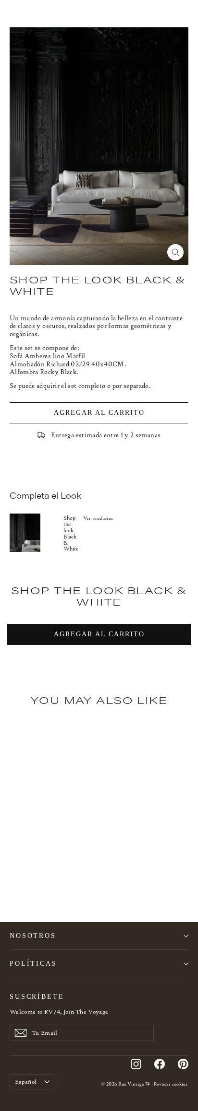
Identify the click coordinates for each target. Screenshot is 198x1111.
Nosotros (33, 935)
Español (26, 1081)
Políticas (33, 963)
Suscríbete (37, 996)
